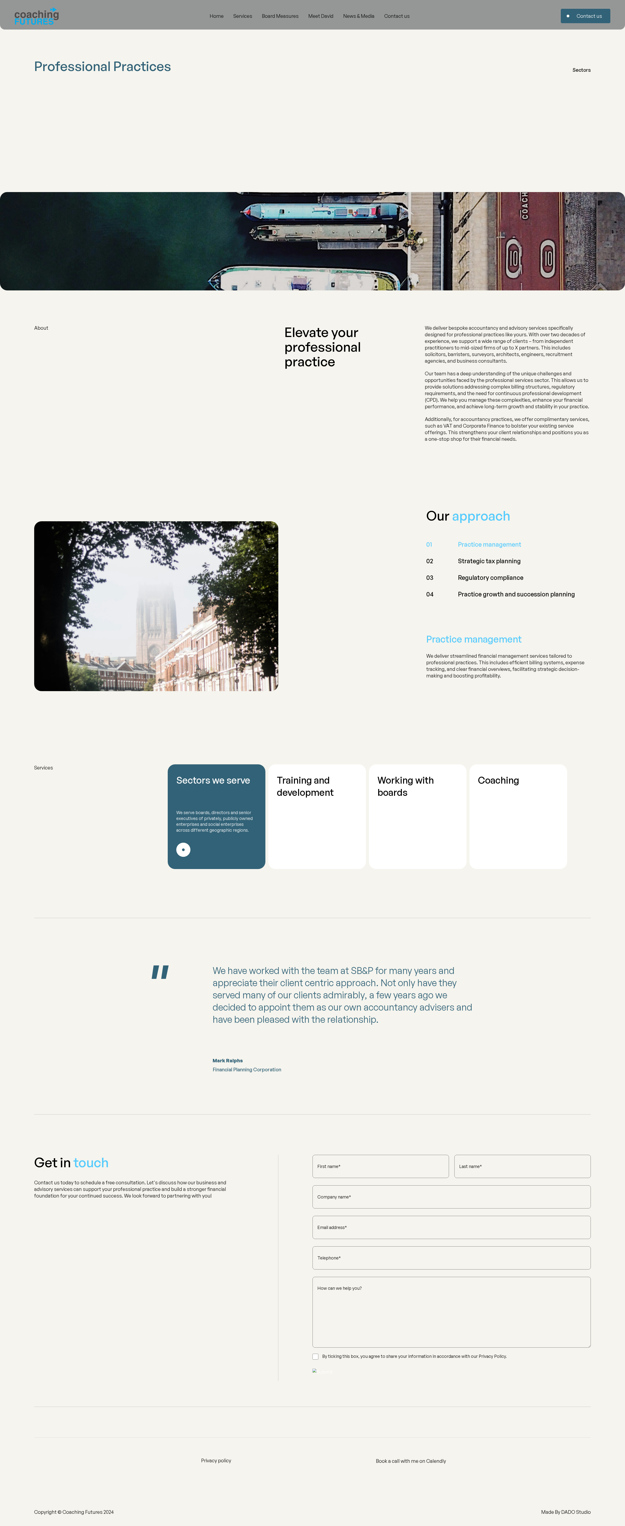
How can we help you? (339, 1288)
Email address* (332, 1227)
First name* (329, 1166)
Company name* (334, 1196)
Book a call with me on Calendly (411, 1461)
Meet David (320, 16)
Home (217, 16)
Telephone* (329, 1257)
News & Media (359, 16)
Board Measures (280, 16)
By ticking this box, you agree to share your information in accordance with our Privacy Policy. (414, 1356)
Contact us (397, 16)
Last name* (470, 1166)
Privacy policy (216, 1460)
